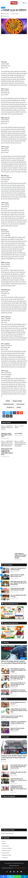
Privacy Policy (5, 846)
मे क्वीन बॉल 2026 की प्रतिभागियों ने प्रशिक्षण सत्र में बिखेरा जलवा (18, 722)
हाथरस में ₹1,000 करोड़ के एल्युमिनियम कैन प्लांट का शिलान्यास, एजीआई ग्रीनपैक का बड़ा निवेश (18, 788)
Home (3, 841)
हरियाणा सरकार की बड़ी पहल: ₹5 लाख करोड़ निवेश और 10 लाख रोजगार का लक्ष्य (17, 684)
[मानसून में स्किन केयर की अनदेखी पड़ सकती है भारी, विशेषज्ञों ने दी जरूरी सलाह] (5, 711)
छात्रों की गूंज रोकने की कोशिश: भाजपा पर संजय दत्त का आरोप (17, 589)
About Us (4, 843)
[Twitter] (7, 412)
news (19, 407)
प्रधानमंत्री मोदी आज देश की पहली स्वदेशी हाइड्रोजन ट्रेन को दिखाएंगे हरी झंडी (18, 691)
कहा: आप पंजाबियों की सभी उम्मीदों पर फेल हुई (18, 596)
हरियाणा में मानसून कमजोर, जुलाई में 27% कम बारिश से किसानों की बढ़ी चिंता (13, 662)
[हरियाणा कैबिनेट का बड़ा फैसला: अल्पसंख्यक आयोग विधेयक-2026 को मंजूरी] (5, 671)
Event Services (5, 853)
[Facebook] (3, 412)
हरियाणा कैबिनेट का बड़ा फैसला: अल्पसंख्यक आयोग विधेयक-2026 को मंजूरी (18, 670)
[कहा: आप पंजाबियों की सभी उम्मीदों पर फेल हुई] (5, 597)
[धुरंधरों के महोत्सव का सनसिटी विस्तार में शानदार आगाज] (5, 577)
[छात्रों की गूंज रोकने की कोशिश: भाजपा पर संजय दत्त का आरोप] (5, 591)
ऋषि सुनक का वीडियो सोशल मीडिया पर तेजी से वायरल (6, 435)
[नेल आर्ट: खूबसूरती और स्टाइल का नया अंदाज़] (5, 704)
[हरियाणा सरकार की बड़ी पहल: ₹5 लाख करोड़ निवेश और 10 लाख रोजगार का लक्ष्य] (5, 685)
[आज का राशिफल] (21, 428)
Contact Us (5, 857)
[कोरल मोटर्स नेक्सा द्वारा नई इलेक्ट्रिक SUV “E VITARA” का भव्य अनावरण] (5, 781)
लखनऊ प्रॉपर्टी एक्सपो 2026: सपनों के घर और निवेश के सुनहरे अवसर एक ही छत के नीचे (18, 766)
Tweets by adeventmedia (7, 833)
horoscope (21, 404)
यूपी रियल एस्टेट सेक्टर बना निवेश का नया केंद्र (18, 773)
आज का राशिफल (18, 433)
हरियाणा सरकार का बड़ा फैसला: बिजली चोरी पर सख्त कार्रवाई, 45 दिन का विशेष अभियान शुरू (17, 677)
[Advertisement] (14, 47)
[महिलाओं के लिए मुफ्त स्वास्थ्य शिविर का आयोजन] (5, 730)
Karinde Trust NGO (6, 855)
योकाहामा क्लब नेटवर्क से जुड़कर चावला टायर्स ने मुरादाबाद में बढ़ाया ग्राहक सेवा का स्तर (14, 758)
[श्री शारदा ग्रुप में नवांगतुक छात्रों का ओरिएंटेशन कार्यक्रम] (5, 570)
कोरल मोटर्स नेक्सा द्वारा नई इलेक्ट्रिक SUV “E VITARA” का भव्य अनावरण (18, 780)
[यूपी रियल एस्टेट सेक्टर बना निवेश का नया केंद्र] (5, 774)
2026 (8, 401)
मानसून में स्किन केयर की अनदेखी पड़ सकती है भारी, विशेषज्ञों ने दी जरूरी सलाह (18, 710)
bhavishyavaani (9, 404)
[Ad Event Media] (14, 3)
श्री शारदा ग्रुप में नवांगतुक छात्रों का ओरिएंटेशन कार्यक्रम (18, 569)
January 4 (11, 407)
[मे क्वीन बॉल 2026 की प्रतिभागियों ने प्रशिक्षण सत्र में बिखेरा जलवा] (5, 724)
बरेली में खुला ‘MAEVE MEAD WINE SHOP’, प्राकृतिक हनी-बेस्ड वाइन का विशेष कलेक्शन (18, 583)
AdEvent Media (5, 13)
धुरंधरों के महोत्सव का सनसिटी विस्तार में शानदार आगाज (17, 575)
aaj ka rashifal (18, 401)
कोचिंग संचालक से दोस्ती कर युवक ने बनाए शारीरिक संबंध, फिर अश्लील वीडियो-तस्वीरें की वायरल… (7, 451)
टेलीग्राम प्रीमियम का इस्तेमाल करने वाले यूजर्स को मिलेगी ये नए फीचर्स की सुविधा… (20, 556)
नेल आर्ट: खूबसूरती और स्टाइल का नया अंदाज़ (18, 703)
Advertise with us (6, 850)
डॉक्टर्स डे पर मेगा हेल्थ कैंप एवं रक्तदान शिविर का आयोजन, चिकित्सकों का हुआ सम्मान (12, 716)
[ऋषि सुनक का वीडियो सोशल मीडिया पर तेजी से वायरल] (7, 428)
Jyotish (3, 7)
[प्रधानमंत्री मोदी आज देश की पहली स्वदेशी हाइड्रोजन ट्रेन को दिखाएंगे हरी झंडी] (5, 692)
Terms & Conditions (7, 848)
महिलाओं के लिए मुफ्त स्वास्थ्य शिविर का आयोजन (17, 729)
